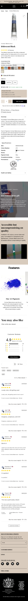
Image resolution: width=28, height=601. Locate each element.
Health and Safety (6, 173)
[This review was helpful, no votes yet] (22, 404)
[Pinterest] (17, 563)
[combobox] (20, 377)
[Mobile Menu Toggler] (1, 6)
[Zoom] (24, 15)
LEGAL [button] (3, 554)
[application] (14, 251)
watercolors (16, 370)
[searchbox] (7, 364)
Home (2, 10)
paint (3, 374)
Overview (3, 117)
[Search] (21, 6)
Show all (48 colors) (9, 75)
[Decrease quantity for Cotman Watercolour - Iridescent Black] (3, 101)
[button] (14, 251)
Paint (6, 10)
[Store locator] (24, 6)
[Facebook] (2, 563)
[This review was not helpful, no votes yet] (25, 404)
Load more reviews (14, 525)
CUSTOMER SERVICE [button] (6, 549)
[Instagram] (7, 563)
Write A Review (14, 357)
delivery (9, 370)
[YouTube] (12, 563)
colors (3, 370)
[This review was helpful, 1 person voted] (22, 520)
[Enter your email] (25, 542)
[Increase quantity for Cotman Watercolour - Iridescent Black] (10, 101)
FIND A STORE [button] (5, 571)
